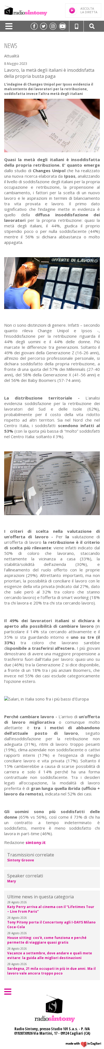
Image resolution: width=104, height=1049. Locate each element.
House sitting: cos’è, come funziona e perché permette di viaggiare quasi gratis (47, 940)
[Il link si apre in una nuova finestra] (34, 26)
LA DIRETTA (88, 10)
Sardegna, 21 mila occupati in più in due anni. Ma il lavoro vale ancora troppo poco (51, 971)
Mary (11, 881)
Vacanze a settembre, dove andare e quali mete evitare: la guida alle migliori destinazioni (49, 955)
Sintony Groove (20, 860)
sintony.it (36, 842)
